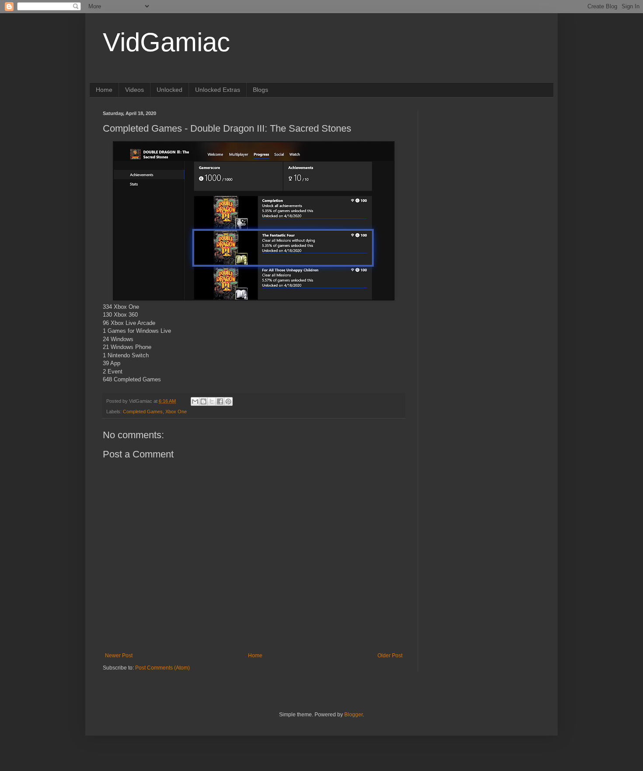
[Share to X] (211, 401)
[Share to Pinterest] (228, 401)
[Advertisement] (485, 165)
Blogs (260, 89)
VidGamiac (166, 42)
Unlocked (169, 89)
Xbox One (176, 411)
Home (104, 89)
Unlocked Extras (217, 89)
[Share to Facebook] (220, 401)
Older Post (389, 655)
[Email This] (195, 401)
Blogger (353, 715)
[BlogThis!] (203, 401)
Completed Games (143, 411)
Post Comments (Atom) (162, 668)
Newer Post (119, 655)
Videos (134, 89)
